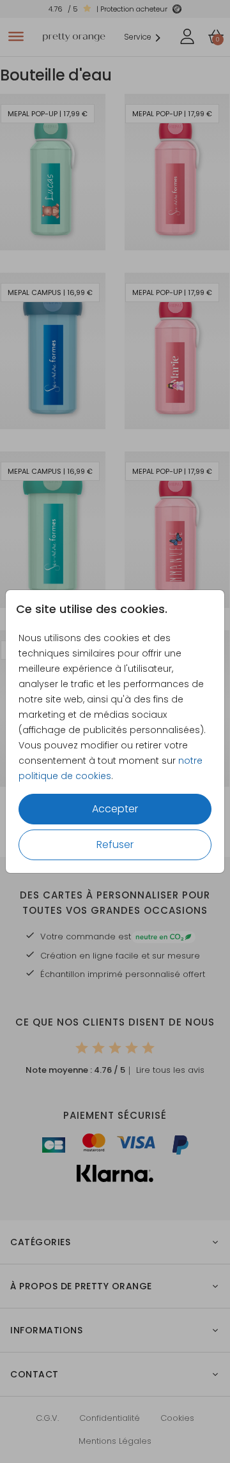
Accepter (115, 808)
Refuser (115, 844)
